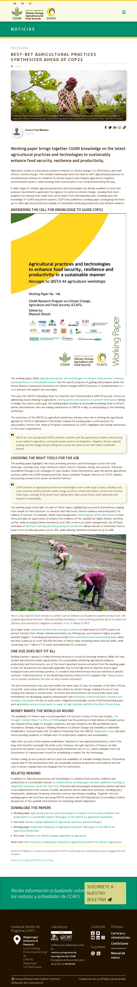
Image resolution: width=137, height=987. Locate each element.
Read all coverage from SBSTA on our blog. (32, 860)
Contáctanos (119, 943)
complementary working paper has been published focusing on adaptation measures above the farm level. (68, 784)
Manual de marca (118, 955)
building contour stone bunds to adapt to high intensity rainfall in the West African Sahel (69, 704)
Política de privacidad (113, 979)
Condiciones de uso (90, 979)
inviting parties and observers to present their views (86, 400)
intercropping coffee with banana (96, 515)
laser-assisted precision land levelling (89, 637)
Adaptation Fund (103, 731)
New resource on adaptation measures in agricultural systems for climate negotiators (72, 842)
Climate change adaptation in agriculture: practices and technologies (63, 822)
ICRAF (86, 675)
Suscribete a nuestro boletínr (100, 893)
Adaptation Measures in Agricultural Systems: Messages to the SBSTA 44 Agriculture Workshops (64, 829)
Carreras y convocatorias (120, 935)
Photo (66, 623)
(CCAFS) (29, 133)
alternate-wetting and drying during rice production (54, 526)
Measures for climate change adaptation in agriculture (55, 836)
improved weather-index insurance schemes (55, 629)
